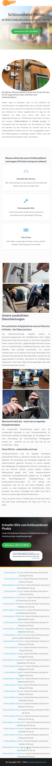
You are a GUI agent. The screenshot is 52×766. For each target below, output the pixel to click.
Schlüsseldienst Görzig (13, 572)
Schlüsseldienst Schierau (13, 734)
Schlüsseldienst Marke (13, 578)
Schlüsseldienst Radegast (13, 666)
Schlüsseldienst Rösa (11, 710)
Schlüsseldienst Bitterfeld (13, 616)
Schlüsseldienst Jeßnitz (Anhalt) (16, 635)
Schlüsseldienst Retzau (13, 685)
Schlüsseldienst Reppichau (13, 678)
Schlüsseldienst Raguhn (13, 672)
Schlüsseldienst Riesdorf (13, 703)
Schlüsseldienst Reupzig (13, 697)
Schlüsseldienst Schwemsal (13, 753)
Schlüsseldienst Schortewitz (13, 747)
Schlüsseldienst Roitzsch (13, 716)
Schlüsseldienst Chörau (13, 591)
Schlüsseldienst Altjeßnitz (13, 628)
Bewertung (35, 558)
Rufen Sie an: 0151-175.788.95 (26, 31)
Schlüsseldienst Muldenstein (14, 610)
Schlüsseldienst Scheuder (13, 728)
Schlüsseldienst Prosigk (13, 653)
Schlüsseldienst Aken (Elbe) (13, 585)
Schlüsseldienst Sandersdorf (13, 722)
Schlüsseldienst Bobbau (13, 622)
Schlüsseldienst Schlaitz (13, 741)
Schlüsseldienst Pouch (13, 647)
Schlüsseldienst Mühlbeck (13, 603)
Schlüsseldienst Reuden (13, 691)
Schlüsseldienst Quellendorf (13, 660)
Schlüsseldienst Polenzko (13, 641)
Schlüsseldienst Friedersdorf (14, 597)
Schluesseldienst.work (37, 762)
